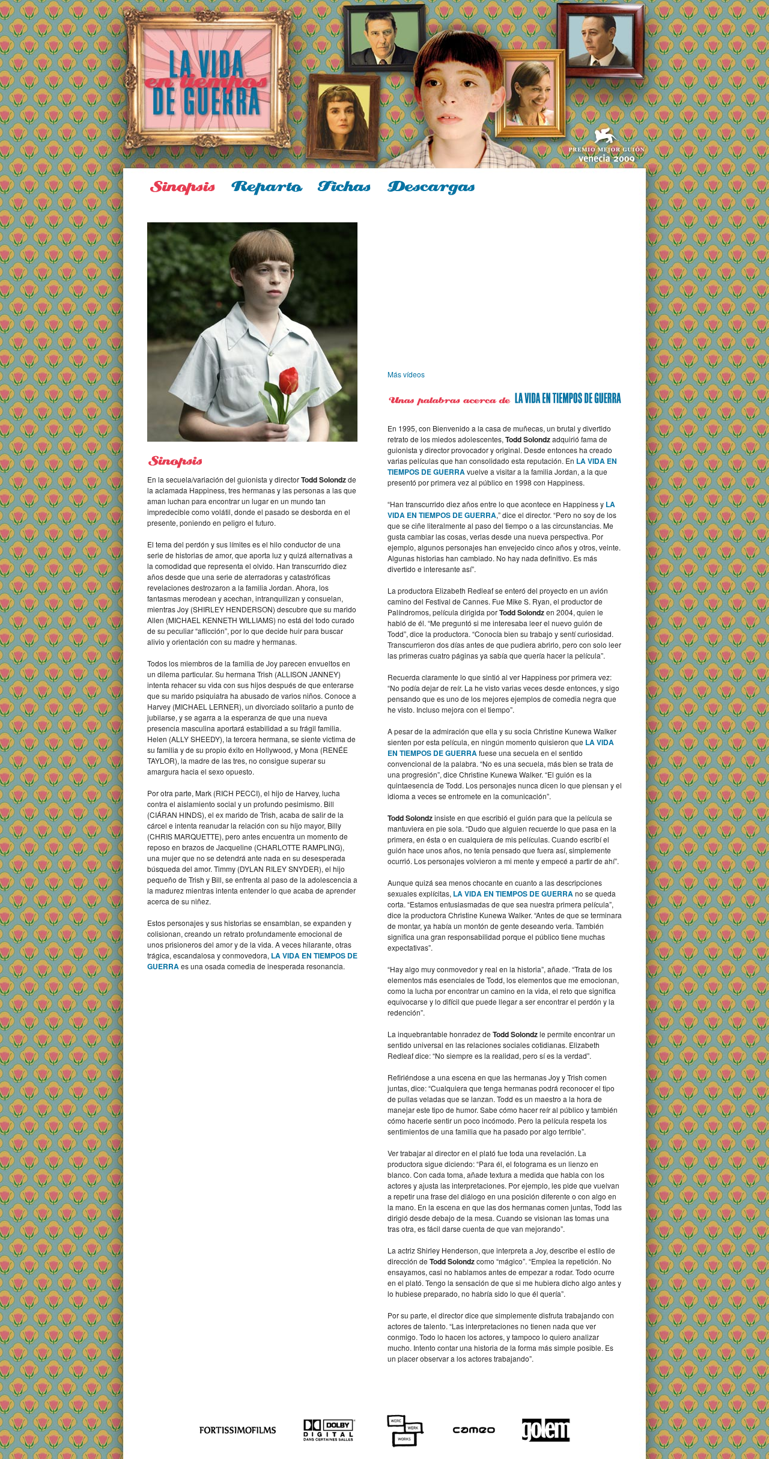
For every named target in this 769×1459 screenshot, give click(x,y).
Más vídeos (406, 374)
